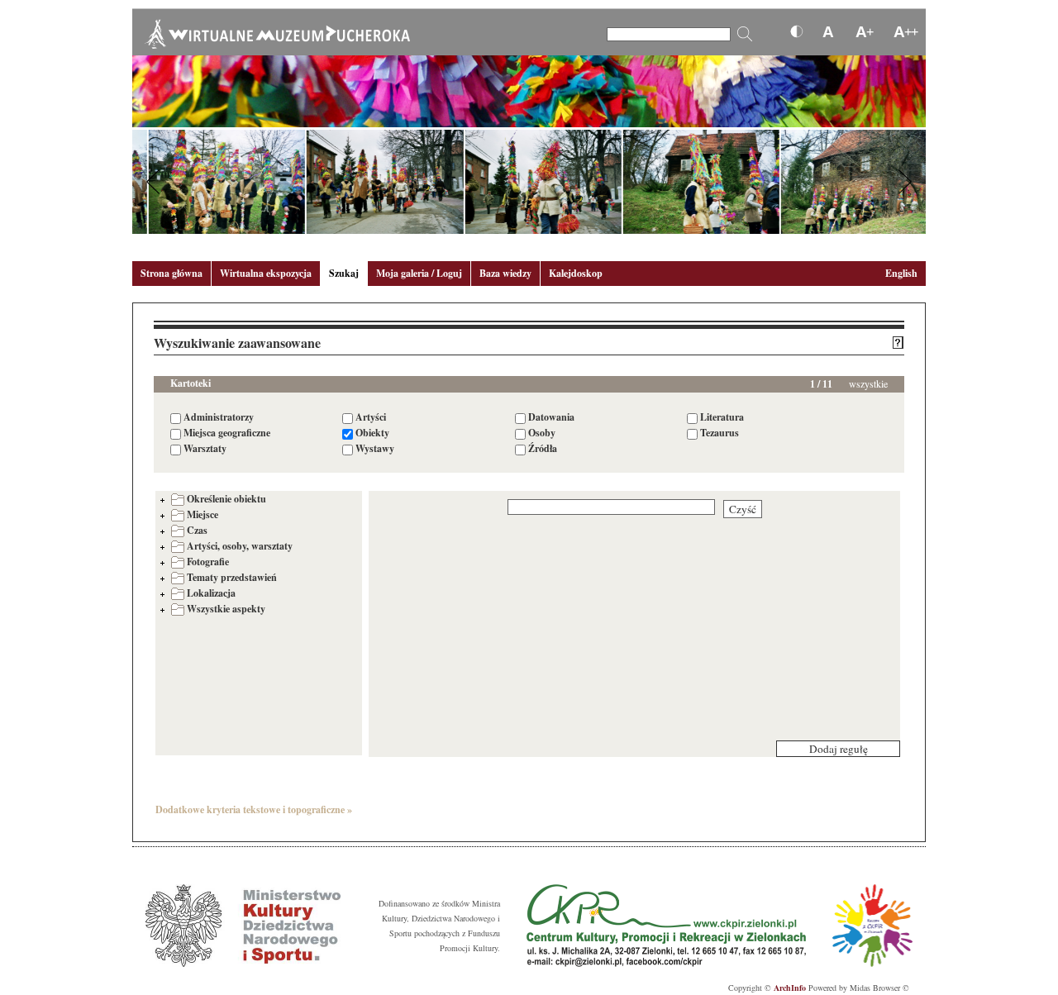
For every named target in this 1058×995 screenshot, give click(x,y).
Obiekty (372, 433)
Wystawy (374, 448)
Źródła (542, 448)
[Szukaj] (744, 33)
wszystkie (868, 383)
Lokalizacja (211, 593)
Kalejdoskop (576, 273)
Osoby (541, 433)
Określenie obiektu (226, 499)
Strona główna (172, 273)
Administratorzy (218, 417)
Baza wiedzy (505, 273)
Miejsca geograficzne (226, 433)
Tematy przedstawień (232, 577)
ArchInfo (790, 987)
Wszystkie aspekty (226, 609)
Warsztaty (204, 448)
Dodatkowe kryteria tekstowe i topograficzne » (253, 809)
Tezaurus (719, 433)
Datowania (551, 417)
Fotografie (208, 562)
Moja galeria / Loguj (419, 273)
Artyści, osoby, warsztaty (240, 546)
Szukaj (344, 273)
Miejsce (202, 514)
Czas (197, 530)
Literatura (722, 417)
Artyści (370, 417)
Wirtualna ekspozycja (266, 273)
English (901, 273)
